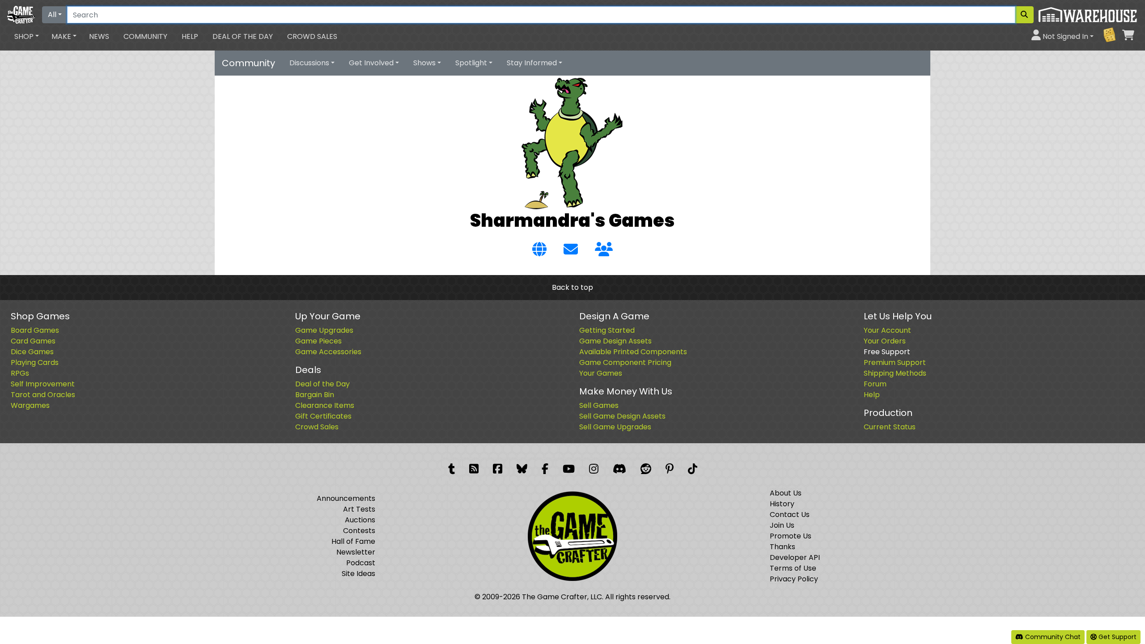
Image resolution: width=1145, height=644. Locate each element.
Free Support (887, 352)
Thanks (782, 547)
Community (145, 36)
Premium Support (895, 362)
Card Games (33, 341)
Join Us (782, 525)
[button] (26, 37)
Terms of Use (793, 568)
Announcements (346, 498)
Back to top (572, 287)
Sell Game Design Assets (622, 416)
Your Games (600, 373)
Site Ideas (358, 573)
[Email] (570, 249)
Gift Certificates (323, 416)
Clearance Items (324, 405)
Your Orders (885, 341)
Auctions (360, 520)
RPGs (20, 373)
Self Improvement (43, 384)
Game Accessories (328, 352)
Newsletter (355, 552)
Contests (359, 530)
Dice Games (32, 352)
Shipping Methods (895, 373)
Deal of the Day (242, 36)
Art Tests (359, 509)
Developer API (795, 557)
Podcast (360, 563)
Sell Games (599, 405)
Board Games (35, 330)
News (99, 36)
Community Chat (1052, 636)
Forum (875, 384)
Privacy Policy (794, 579)
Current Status (890, 427)
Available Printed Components (633, 352)
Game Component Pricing (625, 362)
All (52, 14)
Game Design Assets (615, 341)
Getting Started (607, 330)
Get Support (1117, 636)
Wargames (30, 405)
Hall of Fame (353, 541)
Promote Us (790, 536)
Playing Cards (35, 362)
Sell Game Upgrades (615, 427)
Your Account (887, 330)
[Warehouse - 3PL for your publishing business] (1087, 14)
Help (190, 36)
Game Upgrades (324, 330)
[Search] (1024, 14)
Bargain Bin (314, 395)
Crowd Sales (312, 36)
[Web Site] (539, 249)
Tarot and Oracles (43, 395)
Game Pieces (318, 341)
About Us (786, 493)
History (782, 504)
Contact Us (790, 514)
